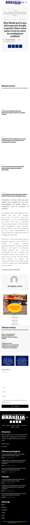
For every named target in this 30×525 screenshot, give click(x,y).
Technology (22, 19)
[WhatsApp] (20, 46)
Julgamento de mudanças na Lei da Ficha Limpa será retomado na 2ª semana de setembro (14, 140)
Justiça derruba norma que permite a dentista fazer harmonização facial (14, 195)
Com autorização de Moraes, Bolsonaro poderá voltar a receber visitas (13, 112)
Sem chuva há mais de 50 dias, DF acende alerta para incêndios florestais (13, 168)
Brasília (3, 164)
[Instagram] (14, 422)
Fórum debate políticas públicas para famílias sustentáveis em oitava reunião (22, 361)
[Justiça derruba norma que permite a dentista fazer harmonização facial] (15, 182)
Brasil (3, 109)
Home (5, 12)
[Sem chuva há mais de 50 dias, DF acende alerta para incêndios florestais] (15, 154)
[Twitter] (13, 46)
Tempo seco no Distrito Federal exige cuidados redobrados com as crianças (8, 361)
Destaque (10, 12)
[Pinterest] (16, 46)
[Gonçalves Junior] (15, 280)
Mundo (14, 19)
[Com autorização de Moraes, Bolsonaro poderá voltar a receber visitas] (15, 98)
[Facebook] (9, 46)
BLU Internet (19, 522)
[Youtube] (20, 422)
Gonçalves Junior (10, 39)
